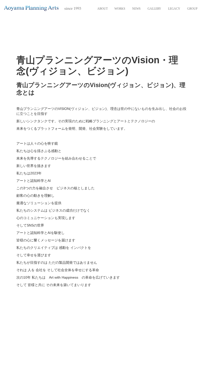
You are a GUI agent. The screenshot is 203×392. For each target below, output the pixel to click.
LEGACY (174, 8)
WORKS (119, 8)
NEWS (136, 8)
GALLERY (154, 8)
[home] (42, 8)
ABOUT (102, 8)
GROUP (192, 8)
